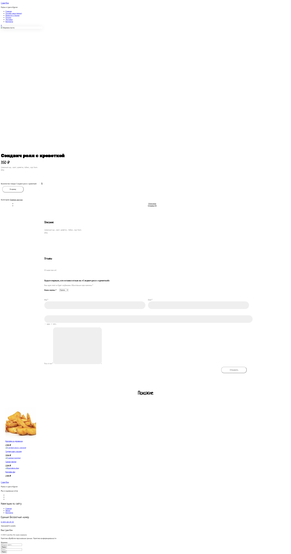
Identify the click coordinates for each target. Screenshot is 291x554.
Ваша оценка (50, 290)
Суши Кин (5, 3)
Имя (46, 300)
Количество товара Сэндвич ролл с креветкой (18, 184)
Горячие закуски (16, 200)
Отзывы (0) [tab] (152, 206)
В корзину (13, 189)
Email (150, 300)
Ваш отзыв (48, 364)
